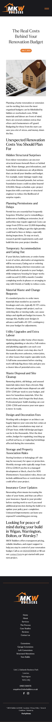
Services (25, 621)
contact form (16, 554)
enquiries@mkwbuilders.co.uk (25, 689)
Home (25, 615)
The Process (25, 625)
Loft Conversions (25, 650)
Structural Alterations (25, 653)
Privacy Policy (34, 708)
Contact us (25, 635)
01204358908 (29, 550)
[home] (13, 9)
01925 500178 (25, 686)
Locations (26, 708)
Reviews (25, 632)
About (25, 618)
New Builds (25, 657)
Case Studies (25, 628)
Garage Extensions (25, 647)
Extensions (25, 643)
